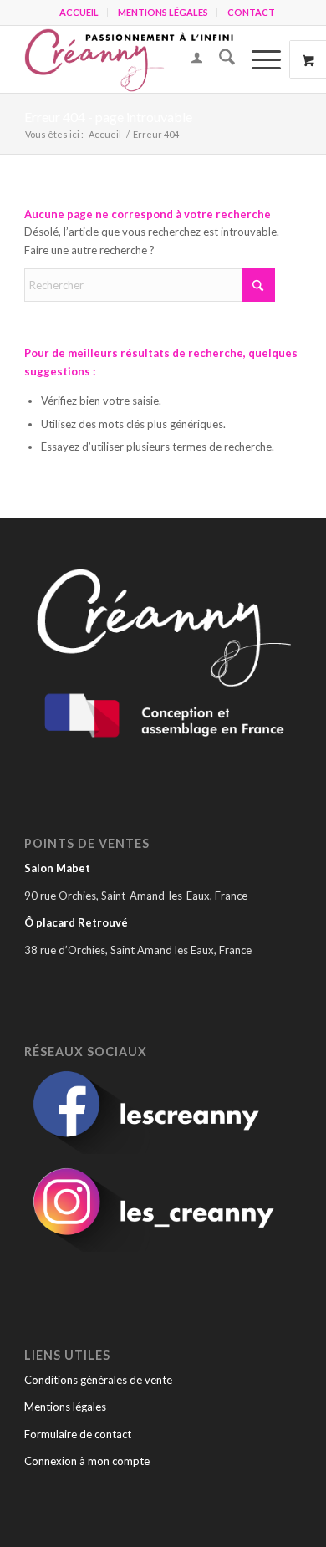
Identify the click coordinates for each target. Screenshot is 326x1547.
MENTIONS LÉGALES (163, 12)
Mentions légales (65, 1406)
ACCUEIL (79, 12)
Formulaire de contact (77, 1434)
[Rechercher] (218, 59)
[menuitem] (79, 12)
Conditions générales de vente (98, 1379)
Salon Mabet (57, 868)
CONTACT (251, 12)
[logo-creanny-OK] (135, 59)
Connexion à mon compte (87, 1461)
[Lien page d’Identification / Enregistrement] (188, 59)
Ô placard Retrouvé (76, 922)
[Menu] (258, 59)
